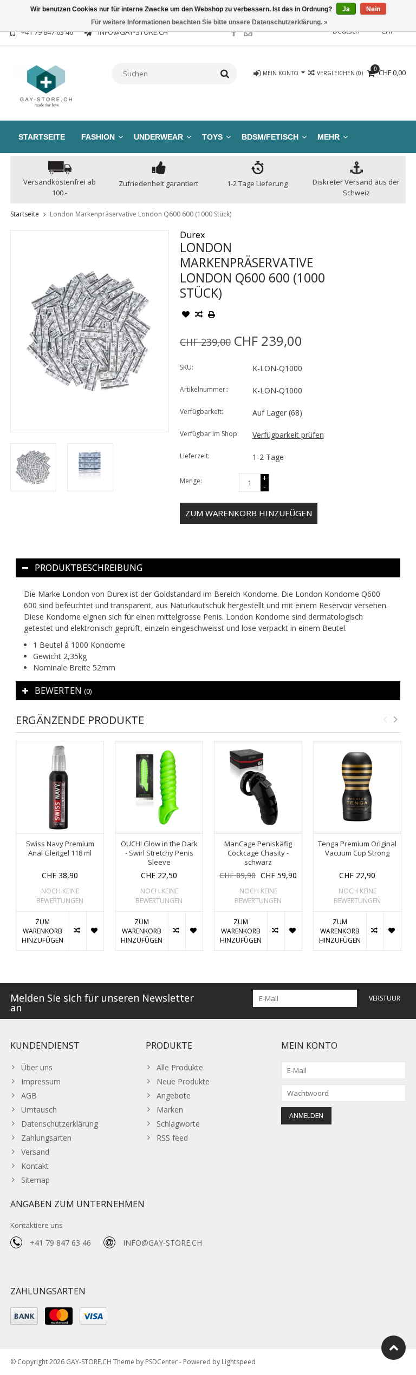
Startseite (41, 137)
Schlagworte (178, 1124)
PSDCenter (161, 1361)
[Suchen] (225, 73)
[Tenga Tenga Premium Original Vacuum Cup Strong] (357, 787)
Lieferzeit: (195, 455)
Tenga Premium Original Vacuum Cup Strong (357, 848)
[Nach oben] (393, 1347)
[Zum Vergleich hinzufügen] (199, 315)
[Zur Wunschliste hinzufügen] (186, 315)
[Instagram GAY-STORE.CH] (248, 34)
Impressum (41, 1081)
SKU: (186, 367)
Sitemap (35, 1180)
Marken (170, 1109)
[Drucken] (212, 315)
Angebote (174, 1095)
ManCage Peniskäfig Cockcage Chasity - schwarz (258, 853)
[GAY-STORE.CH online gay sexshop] (45, 85)
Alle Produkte (180, 1067)
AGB (29, 1095)
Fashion (98, 137)
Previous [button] (384, 719)
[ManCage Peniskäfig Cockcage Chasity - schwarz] (258, 787)
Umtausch (39, 1109)
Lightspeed (239, 1361)
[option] (33, 467)
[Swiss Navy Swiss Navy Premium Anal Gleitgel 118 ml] (59, 787)
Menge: (191, 480)
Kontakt (35, 1166)
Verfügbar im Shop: (209, 433)
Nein (373, 9)
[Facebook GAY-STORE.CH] (233, 34)
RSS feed (172, 1138)
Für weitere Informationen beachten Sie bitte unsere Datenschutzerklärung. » (209, 22)
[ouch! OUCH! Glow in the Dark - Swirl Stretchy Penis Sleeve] (159, 787)
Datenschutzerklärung (59, 1124)
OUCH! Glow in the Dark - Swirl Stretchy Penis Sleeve (159, 853)
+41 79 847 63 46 (60, 1243)
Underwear (158, 137)
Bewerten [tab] (63, 690)
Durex (192, 235)
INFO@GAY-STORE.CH (162, 1243)
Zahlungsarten (46, 1138)
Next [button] (395, 719)
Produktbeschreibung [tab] (88, 568)
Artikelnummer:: (204, 389)
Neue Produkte (183, 1081)
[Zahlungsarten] (24, 1316)
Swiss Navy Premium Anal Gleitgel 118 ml (60, 848)
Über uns (37, 1067)
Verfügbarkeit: (201, 411)
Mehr (328, 137)
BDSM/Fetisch (270, 137)
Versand (35, 1152)
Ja (346, 9)
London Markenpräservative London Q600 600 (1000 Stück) (140, 214)
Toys (212, 137)
